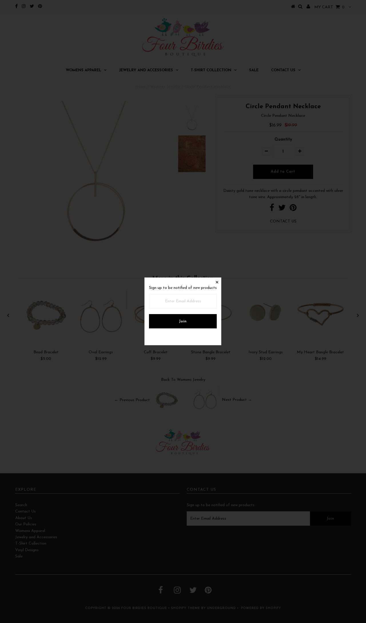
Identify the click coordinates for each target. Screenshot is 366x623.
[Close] (216, 282)
